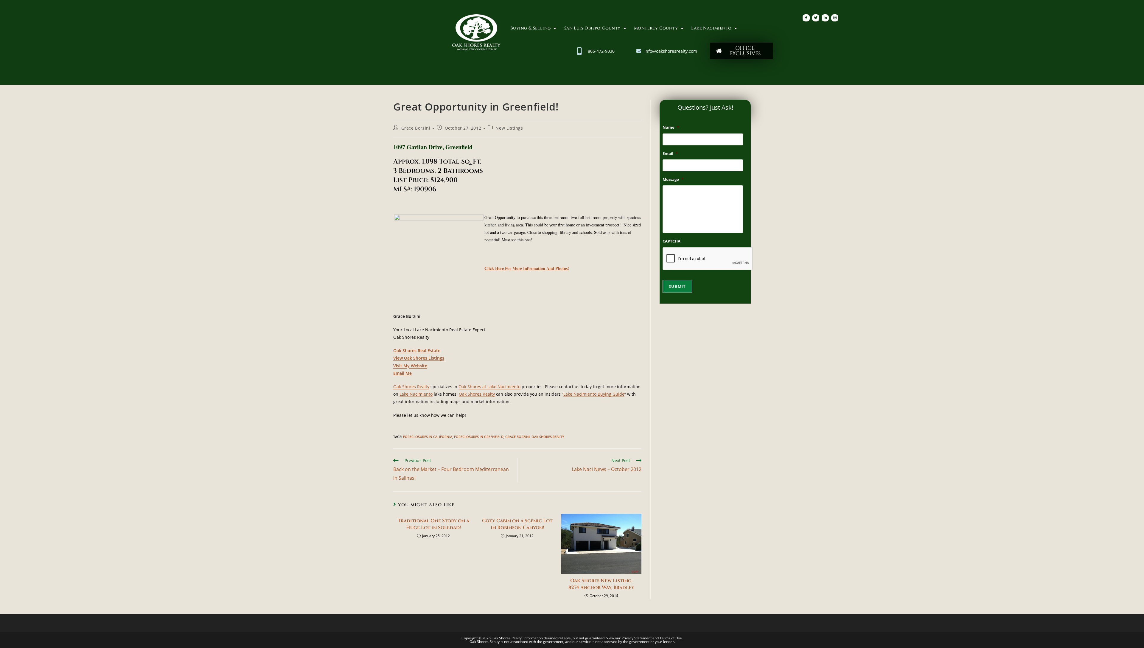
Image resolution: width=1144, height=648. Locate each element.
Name (671, 127)
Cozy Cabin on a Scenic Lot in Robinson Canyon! (517, 524)
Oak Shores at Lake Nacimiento (489, 386)
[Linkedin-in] (825, 17)
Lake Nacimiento (711, 28)
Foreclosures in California (427, 436)
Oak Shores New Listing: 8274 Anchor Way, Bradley (601, 583)
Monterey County (656, 28)
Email (670, 153)
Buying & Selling (530, 28)
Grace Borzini (415, 128)
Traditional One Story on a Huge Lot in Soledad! (433, 524)
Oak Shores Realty (411, 386)
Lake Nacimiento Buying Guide (593, 394)
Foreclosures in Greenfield (478, 436)
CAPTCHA (671, 241)
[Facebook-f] (806, 17)
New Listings (509, 128)
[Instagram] (834, 17)
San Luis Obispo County (592, 28)
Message (673, 179)
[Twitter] (815, 17)
